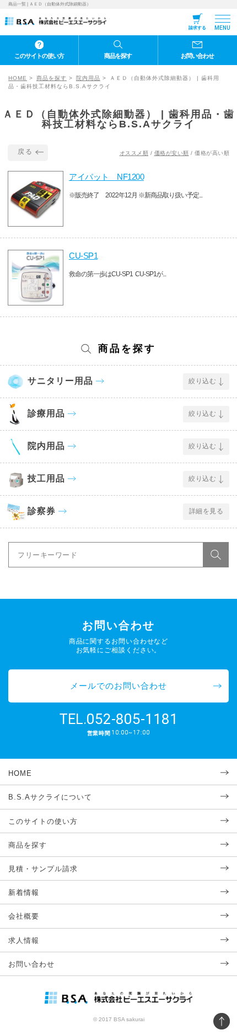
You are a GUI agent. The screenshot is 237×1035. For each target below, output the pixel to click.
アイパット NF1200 (106, 176)
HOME (17, 78)
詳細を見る (206, 511)
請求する (197, 27)
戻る (25, 151)
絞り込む (202, 381)
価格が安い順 (171, 153)
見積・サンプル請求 (43, 869)
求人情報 (23, 940)
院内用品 (88, 78)
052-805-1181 (132, 719)
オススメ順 (134, 153)
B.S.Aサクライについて (50, 797)
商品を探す (118, 55)
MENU (222, 28)
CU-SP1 (83, 255)
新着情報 (23, 892)
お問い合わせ (197, 55)
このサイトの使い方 (39, 55)
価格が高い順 (212, 153)
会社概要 (23, 916)
